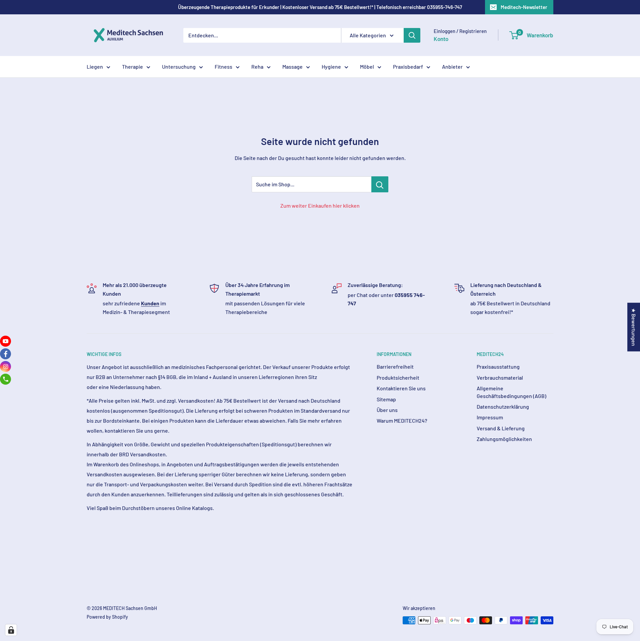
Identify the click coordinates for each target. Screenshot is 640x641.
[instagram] (5, 366)
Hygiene (331, 66)
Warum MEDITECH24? (402, 420)
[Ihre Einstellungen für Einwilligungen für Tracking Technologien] (11, 630)
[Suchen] (412, 35)
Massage (292, 66)
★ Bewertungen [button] (634, 327)
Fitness (223, 66)
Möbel (367, 66)
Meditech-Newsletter (524, 7)
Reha (257, 66)
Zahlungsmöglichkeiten (504, 439)
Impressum (490, 417)
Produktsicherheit (398, 377)
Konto (441, 38)
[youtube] (5, 341)
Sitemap (386, 399)
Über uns (387, 410)
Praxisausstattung (498, 366)
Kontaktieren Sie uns (401, 388)
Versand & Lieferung (501, 428)
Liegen (95, 66)
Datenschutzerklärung (503, 406)
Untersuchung (179, 66)
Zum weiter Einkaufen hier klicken (320, 205)
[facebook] (5, 353)
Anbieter (452, 66)
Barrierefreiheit (395, 366)
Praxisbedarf (408, 66)
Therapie (132, 66)
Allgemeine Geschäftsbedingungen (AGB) (511, 392)
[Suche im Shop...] (379, 184)
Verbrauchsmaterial (500, 377)
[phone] (5, 379)
